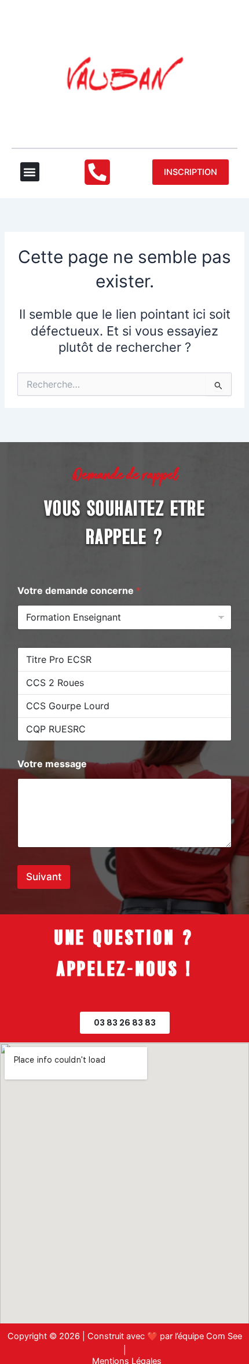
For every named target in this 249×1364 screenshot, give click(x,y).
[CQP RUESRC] (124, 729)
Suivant (43, 876)
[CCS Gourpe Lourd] (124, 705)
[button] (29, 171)
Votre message (52, 763)
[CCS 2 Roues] (124, 682)
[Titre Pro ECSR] (124, 659)
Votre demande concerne (79, 590)
